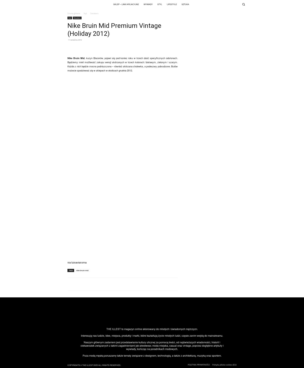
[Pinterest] (157, 319)
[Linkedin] (177, 319)
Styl (85, 13)
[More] (198, 47)
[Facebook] (236, 4)
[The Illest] (69, 4)
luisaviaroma (79, 262)
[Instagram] (215, 4)
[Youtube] (226, 4)
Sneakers (77, 18)
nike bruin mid (82, 270)
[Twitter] (231, 4)
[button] (243, 4)
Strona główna (73, 13)
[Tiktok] (221, 4)
